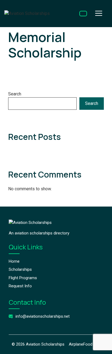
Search (14, 93)
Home (14, 261)
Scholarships (20, 269)
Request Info (20, 286)
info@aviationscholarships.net (42, 316)
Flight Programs (23, 277)
